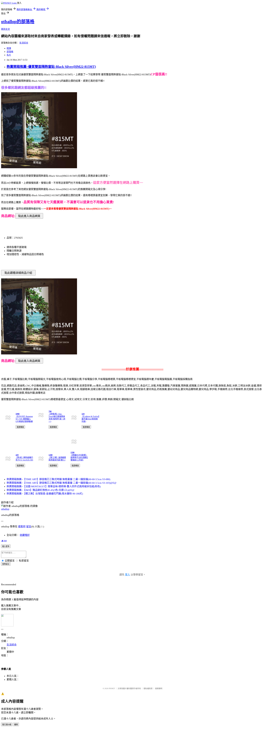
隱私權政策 (148, 688)
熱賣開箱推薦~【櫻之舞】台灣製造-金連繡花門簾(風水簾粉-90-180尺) (45, 493)
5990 (17, 414)
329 (83, 414)
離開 (16, 725)
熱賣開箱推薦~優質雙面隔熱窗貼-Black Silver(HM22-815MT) (51, 66)
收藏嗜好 (25, 535)
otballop (5, 509)
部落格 (10, 51)
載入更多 (5, 546)
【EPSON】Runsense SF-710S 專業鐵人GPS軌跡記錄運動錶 (24, 418)
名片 (9, 55)
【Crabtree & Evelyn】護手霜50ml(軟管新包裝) (90, 418)
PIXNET (112, 688)
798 (50, 411)
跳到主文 (5, 29)
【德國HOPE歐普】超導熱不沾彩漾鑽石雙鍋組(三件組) (79, 457)
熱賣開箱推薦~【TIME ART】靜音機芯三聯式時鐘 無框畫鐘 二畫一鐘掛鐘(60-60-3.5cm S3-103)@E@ (61, 482)
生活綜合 (23, 43)
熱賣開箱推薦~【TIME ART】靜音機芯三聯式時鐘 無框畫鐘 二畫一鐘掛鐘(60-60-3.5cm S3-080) (58, 479)
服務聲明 (158, 688)
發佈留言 (5, 564)
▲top (4, 540)
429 (17, 455)
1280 (50, 455)
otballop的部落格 (17, 21)
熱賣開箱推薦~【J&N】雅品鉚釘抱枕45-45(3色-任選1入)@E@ (40, 490)
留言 (28, 526)
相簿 (9, 48)
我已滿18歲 (6, 725)
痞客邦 (22, 526)
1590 (72, 452)
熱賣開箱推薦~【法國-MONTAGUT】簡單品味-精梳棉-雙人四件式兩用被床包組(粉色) (54, 486)
